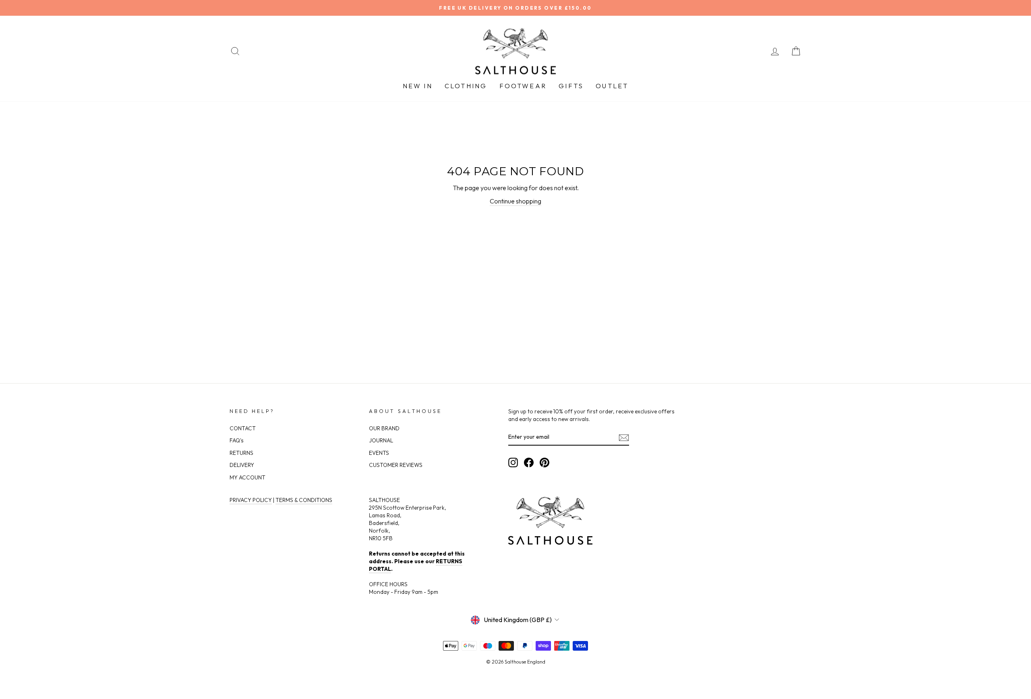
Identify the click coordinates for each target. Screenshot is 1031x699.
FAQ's (237, 440)
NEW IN (418, 86)
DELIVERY (242, 465)
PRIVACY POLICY (251, 500)
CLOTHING (466, 86)
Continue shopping (515, 201)
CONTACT (243, 428)
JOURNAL (381, 440)
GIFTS (571, 86)
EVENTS (379, 452)
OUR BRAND (384, 428)
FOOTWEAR (523, 86)
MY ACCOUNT (247, 477)
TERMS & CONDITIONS (303, 500)
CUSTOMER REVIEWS (395, 465)
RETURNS (241, 452)
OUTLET (612, 86)
